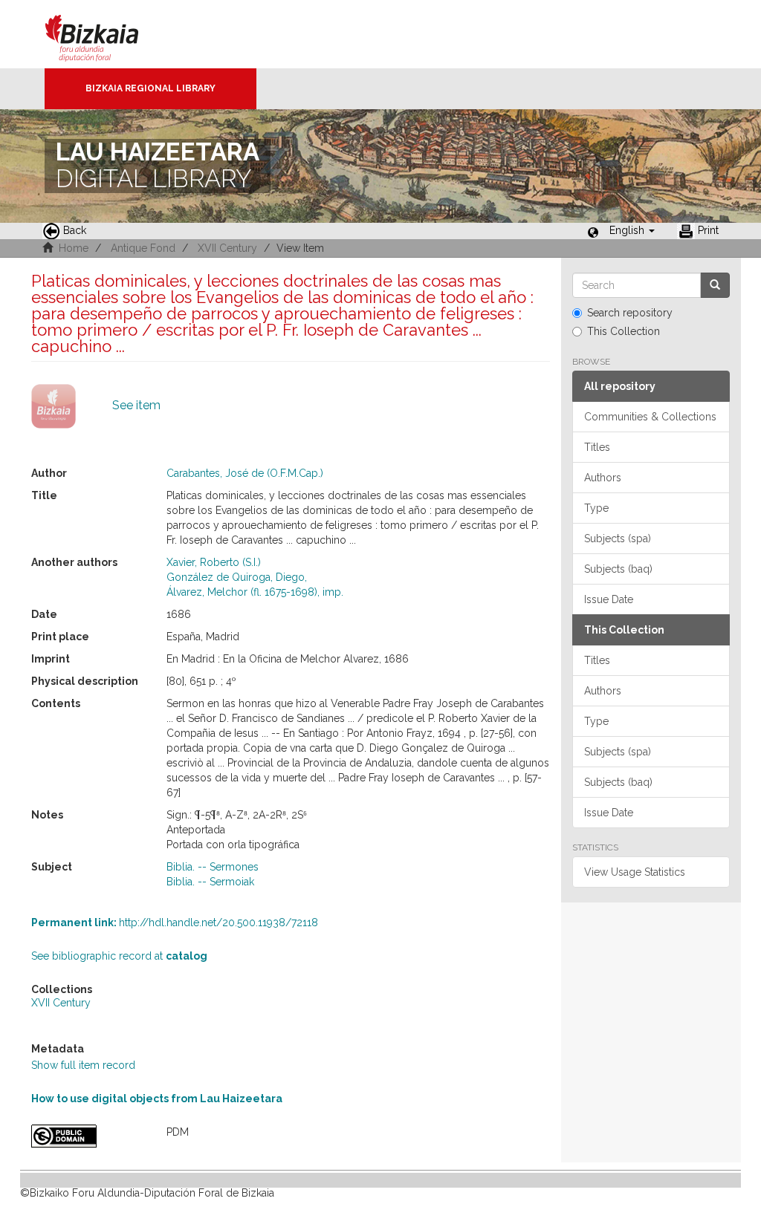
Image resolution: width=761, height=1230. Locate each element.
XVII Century (227, 248)
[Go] (715, 285)
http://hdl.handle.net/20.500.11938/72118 (174, 922)
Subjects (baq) (618, 569)
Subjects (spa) (617, 538)
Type (596, 508)
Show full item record (83, 1065)
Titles (597, 447)
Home (73, 248)
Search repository (630, 313)
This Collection (623, 331)
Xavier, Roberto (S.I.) (213, 562)
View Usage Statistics (634, 872)
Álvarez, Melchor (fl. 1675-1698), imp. (254, 592)
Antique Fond (143, 248)
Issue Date (608, 599)
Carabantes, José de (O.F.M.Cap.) (244, 473)
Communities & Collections (650, 417)
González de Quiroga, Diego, (236, 577)
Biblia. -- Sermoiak (210, 882)
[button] (632, 230)
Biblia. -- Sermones (212, 867)
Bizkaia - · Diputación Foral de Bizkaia (107, 34)
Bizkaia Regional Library (150, 88)
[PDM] (87, 1136)
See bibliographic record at (119, 956)
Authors (602, 478)
